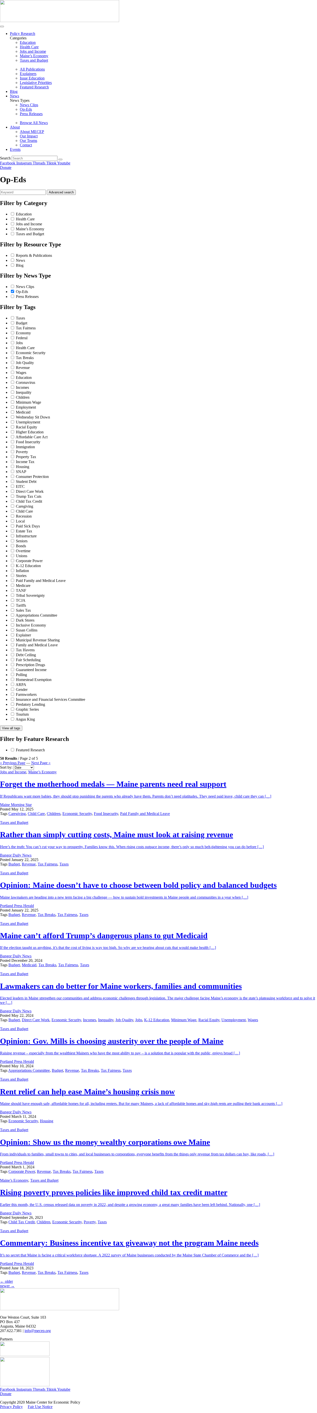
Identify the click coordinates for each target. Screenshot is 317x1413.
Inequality (23, 392)
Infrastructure (26, 536)
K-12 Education (28, 566)
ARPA (21, 684)
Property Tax (26, 457)
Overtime (23, 551)
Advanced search (61, 192)
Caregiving (24, 506)
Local (20, 521)
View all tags (11, 728)
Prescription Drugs (30, 665)
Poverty (22, 452)
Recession (24, 516)
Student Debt (26, 481)
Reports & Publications (34, 255)
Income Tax (25, 462)
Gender (21, 689)
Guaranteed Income (31, 670)
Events (15, 149)
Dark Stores (25, 620)
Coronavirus (25, 382)
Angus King (25, 719)
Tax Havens (25, 650)
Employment (26, 407)
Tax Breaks (25, 358)
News (14, 96)
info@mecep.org (38, 1331)
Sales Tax (23, 610)
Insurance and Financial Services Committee (50, 699)
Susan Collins (26, 630)
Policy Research (22, 33)
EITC (20, 486)
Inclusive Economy (31, 625)
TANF (21, 590)
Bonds (21, 546)
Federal (21, 338)
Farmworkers (26, 694)
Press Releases (27, 296)
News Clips (25, 287)
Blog (14, 91)
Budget (21, 323)
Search (5, 158)
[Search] (60, 159)
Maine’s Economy (30, 229)
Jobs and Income (29, 224)
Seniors (21, 541)
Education (24, 214)
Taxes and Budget (30, 234)
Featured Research (30, 750)
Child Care (24, 511)
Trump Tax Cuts (28, 496)
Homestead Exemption (34, 680)
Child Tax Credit (29, 501)
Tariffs (21, 605)
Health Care (25, 219)
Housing (22, 467)
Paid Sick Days (28, 526)
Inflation (22, 571)
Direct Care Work (30, 491)
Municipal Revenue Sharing (38, 640)
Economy (23, 333)
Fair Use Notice (40, 1407)
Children (22, 397)
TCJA (21, 600)
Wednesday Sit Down (33, 417)
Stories (21, 576)
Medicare (23, 585)
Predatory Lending (30, 704)
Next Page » (41, 763)
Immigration (25, 447)
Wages (21, 372)
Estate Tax (24, 531)
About (15, 127)
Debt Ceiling (26, 655)
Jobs (19, 343)
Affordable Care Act (32, 437)
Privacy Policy (11, 1407)
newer (7, 1286)
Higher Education (30, 432)
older (6, 1281)
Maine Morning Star (16, 805)
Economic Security (31, 353)
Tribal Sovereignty (30, 595)
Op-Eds (22, 291)
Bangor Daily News (15, 855)
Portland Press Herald (17, 906)
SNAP (21, 472)
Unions (21, 556)
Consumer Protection (32, 476)
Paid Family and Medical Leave (41, 580)
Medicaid (23, 412)
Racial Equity (26, 427)
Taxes (20, 318)
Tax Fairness (26, 328)
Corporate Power (29, 561)
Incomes (22, 387)
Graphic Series (27, 709)
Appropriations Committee (36, 615)
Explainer (23, 635)
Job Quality (25, 363)
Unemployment (28, 422)
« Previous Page (12, 763)
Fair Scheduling (28, 660)
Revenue (23, 368)
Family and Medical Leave (37, 645)
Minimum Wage (28, 402)
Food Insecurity (28, 442)
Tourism (22, 714)
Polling (21, 675)
